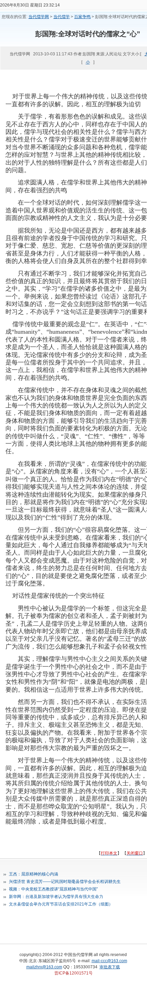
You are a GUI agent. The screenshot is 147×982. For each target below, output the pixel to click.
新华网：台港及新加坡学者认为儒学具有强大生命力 (56, 896)
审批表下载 (109, 967)
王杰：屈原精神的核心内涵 (33, 874)
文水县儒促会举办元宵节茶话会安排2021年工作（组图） (61, 904)
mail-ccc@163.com (109, 960)
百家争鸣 (82, 16)
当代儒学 (61, 16)
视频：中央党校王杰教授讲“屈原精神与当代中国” (53, 889)
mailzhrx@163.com (44, 967)
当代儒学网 (38, 16)
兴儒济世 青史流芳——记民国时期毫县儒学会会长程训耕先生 (65, 881)
